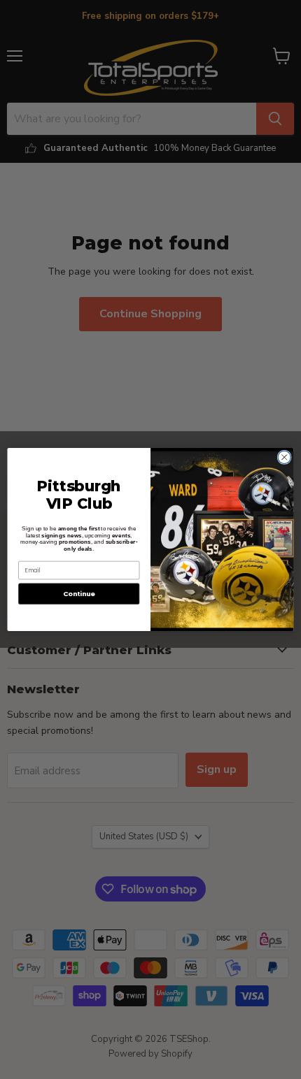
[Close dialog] (284, 457)
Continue (79, 593)
